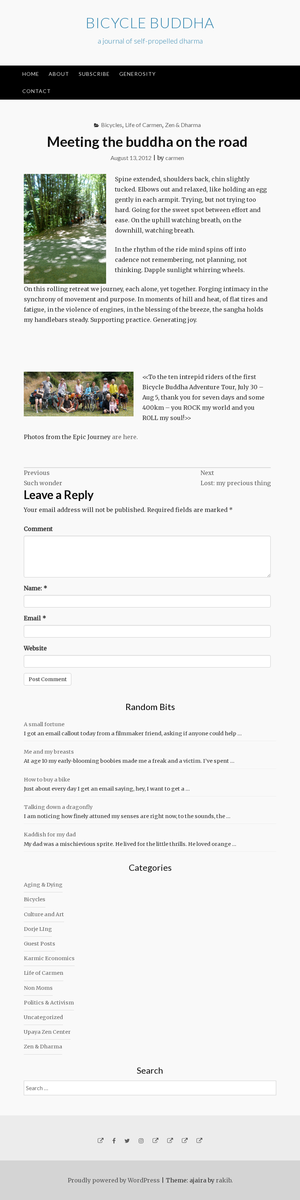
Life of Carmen (143, 124)
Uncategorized (43, 1017)
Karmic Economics (49, 958)
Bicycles (111, 124)
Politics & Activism (49, 1002)
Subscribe (94, 74)
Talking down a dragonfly (58, 807)
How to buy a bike (47, 779)
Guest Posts (39, 943)
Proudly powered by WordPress (114, 1180)
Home (30, 74)
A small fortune (44, 724)
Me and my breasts (49, 751)
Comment (38, 528)
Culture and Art (44, 914)
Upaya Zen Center (47, 1032)
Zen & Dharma (183, 124)
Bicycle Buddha (150, 22)
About (59, 74)
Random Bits (150, 706)
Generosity (137, 74)
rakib (223, 1180)
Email (35, 618)
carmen (174, 157)
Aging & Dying (43, 884)
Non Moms (38, 988)
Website (35, 648)
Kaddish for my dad (50, 834)
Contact (36, 91)
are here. (125, 437)
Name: (35, 588)
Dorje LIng (38, 929)
